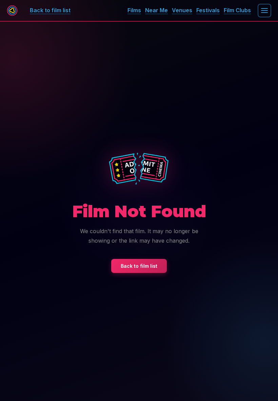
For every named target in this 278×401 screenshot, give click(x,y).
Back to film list (139, 266)
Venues (182, 10)
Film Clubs (237, 10)
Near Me (156, 10)
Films (134, 10)
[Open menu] (264, 10)
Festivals (208, 10)
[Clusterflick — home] (12, 10)
